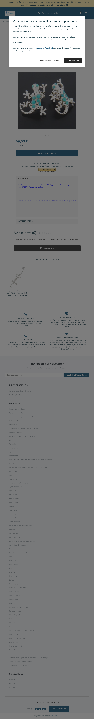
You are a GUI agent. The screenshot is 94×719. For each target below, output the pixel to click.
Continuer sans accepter (49, 61)
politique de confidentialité (43, 48)
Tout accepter (73, 60)
